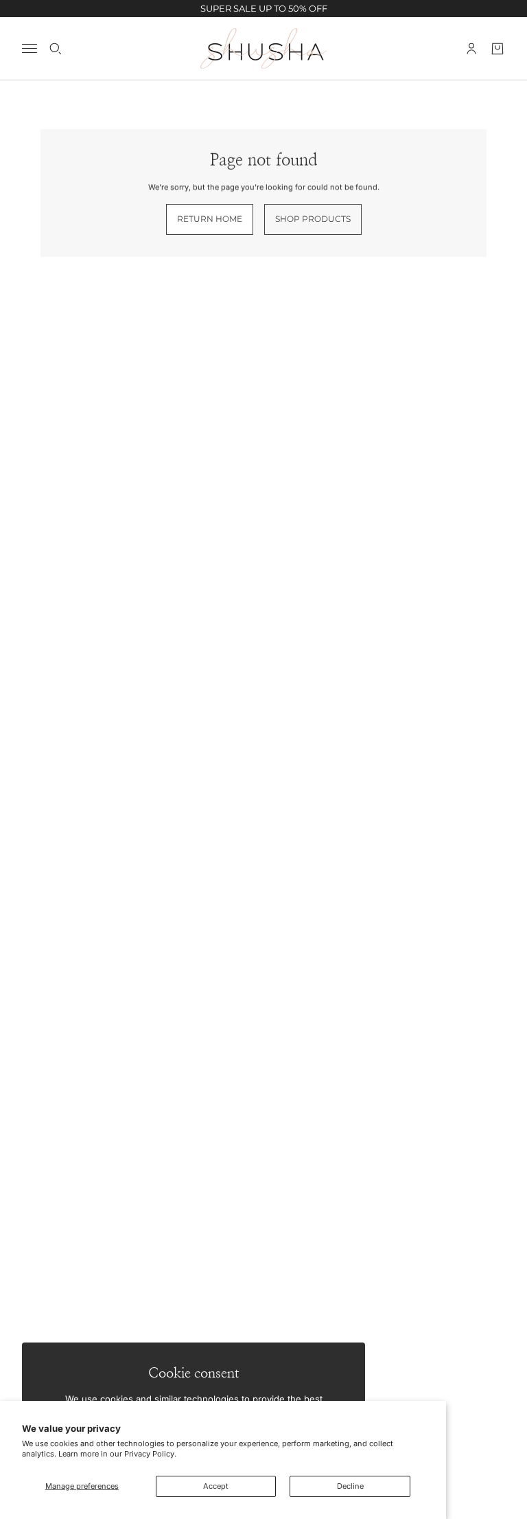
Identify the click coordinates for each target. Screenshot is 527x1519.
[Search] (55, 48)
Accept (216, 1486)
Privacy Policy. (150, 1454)
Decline (350, 1486)
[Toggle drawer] (29, 48)
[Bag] (497, 48)
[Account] (471, 48)
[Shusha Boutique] (263, 48)
